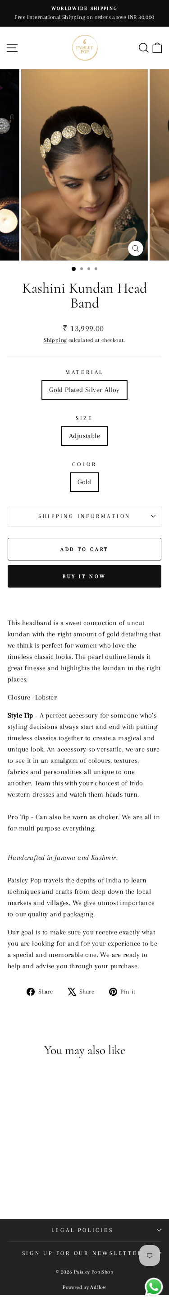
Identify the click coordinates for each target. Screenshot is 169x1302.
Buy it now (84, 576)
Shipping (55, 339)
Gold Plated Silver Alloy (84, 390)
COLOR (84, 464)
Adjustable (84, 436)
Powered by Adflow (84, 1287)
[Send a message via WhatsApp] (153, 1286)
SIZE (84, 418)
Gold (84, 482)
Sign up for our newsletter (82, 1253)
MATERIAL (84, 372)
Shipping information (84, 516)
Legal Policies (82, 1230)
